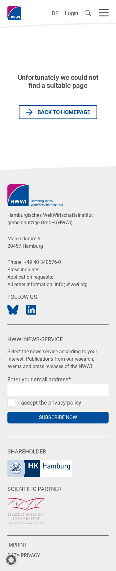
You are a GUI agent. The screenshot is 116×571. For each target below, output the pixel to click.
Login (71, 13)
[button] (11, 560)
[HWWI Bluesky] (13, 310)
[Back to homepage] (14, 13)
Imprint (17, 545)
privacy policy (64, 402)
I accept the (49, 402)
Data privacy (23, 555)
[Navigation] (104, 11)
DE (55, 13)
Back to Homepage (63, 112)
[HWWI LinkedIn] (31, 310)
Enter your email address (39, 379)
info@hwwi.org (71, 284)
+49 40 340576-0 (42, 262)
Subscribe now (58, 417)
